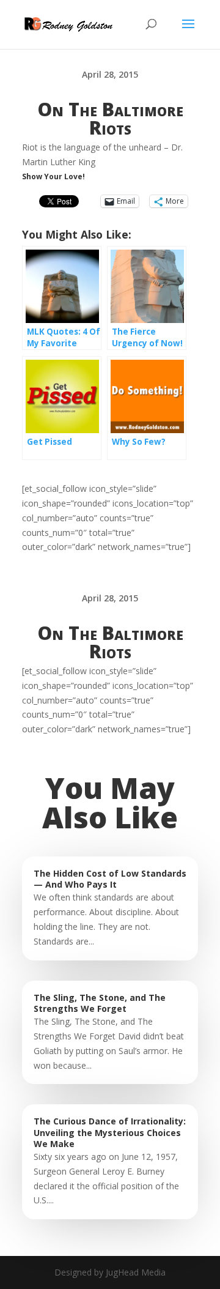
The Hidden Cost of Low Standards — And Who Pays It (110, 878)
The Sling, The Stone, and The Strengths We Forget (100, 1003)
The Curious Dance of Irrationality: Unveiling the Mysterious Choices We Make (110, 1132)
